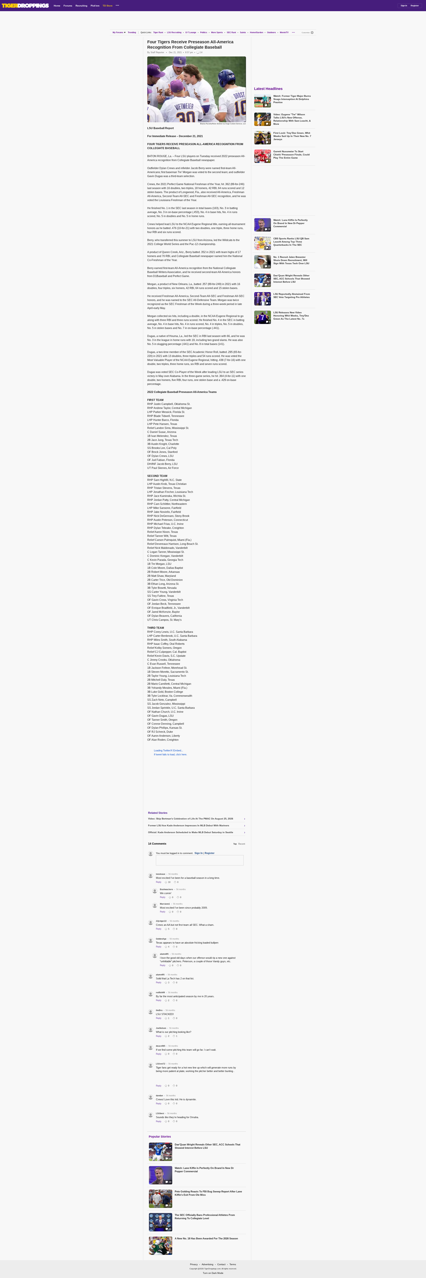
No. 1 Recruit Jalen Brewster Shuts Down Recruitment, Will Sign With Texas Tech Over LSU (291, 260)
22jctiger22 (161, 921)
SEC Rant (231, 32)
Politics (203, 32)
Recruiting (81, 5)
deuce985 (160, 1046)
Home (57, 5)
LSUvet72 (160, 1064)
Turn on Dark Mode (213, 1273)
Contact (221, 1264)
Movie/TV (284, 32)
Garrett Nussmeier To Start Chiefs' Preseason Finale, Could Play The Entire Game (291, 154)
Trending (132, 32)
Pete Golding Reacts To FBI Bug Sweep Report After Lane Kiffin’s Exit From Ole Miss (208, 1193)
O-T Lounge (190, 32)
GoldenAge (161, 939)
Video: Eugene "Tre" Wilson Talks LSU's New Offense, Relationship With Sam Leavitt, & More (292, 119)
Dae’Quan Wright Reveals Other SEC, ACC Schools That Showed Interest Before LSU (207, 1146)
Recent (241, 844)
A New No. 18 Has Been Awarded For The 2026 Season (206, 1238)
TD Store (107, 5)
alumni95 (164, 954)
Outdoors (271, 32)
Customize (306, 32)
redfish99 (160, 992)
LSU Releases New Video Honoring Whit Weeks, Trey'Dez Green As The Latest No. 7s (291, 315)
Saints (243, 32)
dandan (159, 1095)
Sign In (404, 5)
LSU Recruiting (174, 32)
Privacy (194, 1264)
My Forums (118, 32)
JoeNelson (161, 1028)
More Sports (217, 32)
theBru (159, 1010)
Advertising (207, 1264)
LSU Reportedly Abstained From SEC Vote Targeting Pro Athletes (291, 295)
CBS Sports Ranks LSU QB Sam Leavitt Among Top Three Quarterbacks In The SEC (291, 241)
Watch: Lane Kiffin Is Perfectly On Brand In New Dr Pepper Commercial (204, 1170)
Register (415, 5)
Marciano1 (165, 904)
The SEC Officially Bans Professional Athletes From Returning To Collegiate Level (205, 1217)
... (117, 4)
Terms (232, 1264)
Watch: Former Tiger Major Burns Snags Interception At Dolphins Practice (292, 99)
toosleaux (160, 874)
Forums (68, 5)
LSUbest (160, 1113)
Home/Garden (256, 32)
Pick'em (95, 5)
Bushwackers (166, 889)
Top (235, 844)
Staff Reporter (157, 52)
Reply (158, 882)
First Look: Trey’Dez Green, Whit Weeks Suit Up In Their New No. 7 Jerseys (292, 136)
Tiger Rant (158, 32)
